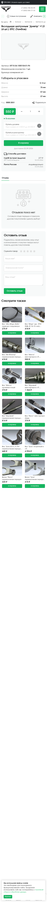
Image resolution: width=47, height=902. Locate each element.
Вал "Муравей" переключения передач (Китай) (11, 417)
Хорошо (8, 896)
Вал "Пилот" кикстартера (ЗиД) (35, 417)
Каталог (18, 22)
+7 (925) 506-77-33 (28, 10)
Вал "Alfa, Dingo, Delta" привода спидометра (11, 325)
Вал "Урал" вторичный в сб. (34, 448)
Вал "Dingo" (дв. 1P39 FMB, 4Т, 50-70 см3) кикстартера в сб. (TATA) (35, 325)
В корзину (23, 143)
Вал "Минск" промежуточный (8, 386)
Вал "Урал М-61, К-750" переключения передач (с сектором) (11, 448)
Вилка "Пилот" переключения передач (11, 478)
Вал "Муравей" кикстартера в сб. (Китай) (32, 387)
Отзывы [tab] (5, 178)
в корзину (12, 333)
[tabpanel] (23, 240)
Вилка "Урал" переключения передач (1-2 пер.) (34, 478)
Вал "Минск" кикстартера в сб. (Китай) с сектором (32, 356)
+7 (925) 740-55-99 (28, 8)
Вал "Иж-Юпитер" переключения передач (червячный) (11, 356)
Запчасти (28, 22)
